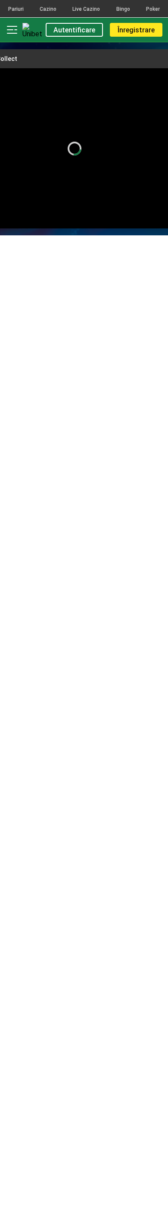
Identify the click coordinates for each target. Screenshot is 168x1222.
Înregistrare (136, 30)
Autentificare (74, 30)
